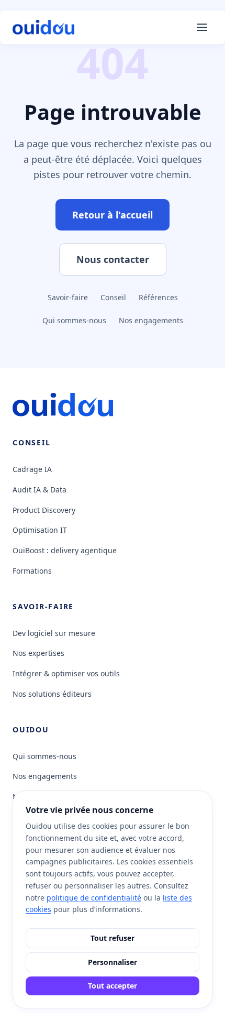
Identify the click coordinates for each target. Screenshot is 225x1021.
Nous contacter (112, 259)
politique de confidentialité (94, 898)
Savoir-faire (68, 297)
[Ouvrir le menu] (202, 27)
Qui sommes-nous (74, 320)
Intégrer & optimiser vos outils (66, 673)
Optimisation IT (40, 530)
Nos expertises (38, 653)
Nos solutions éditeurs (52, 694)
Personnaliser (112, 962)
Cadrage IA (32, 469)
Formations (32, 571)
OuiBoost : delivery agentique (65, 550)
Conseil (113, 297)
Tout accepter (112, 986)
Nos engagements (151, 320)
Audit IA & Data (39, 490)
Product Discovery (44, 510)
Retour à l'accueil (112, 214)
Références (158, 297)
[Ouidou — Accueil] (43, 27)
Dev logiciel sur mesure (54, 633)
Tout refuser (112, 938)
